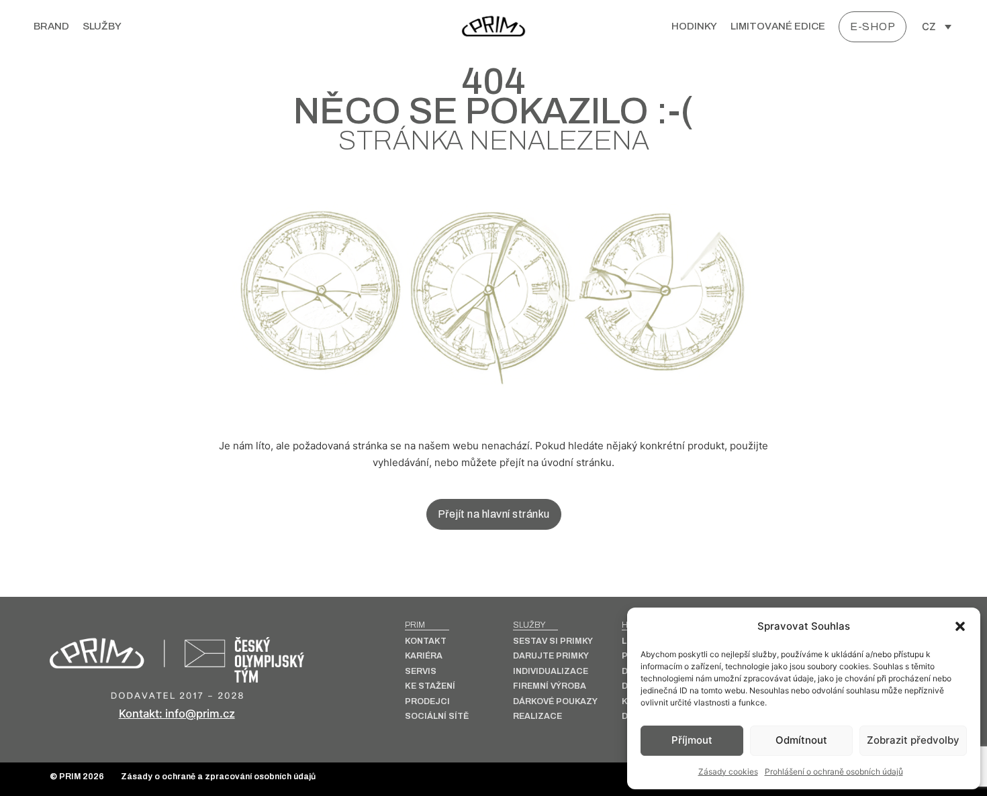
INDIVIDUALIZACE (550, 671)
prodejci (427, 701)
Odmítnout (801, 740)
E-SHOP (872, 26)
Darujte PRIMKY (551, 656)
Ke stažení (430, 686)
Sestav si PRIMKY (553, 641)
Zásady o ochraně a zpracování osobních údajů (218, 777)
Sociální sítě (437, 716)
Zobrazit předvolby (913, 740)
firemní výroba (549, 686)
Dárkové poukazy (555, 701)
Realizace (537, 716)
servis (420, 671)
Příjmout (691, 740)
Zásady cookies (728, 771)
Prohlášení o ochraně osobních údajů (834, 771)
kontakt (425, 641)
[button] (960, 626)
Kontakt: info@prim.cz (177, 713)
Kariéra (423, 656)
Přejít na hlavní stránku (494, 514)
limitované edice (778, 26)
